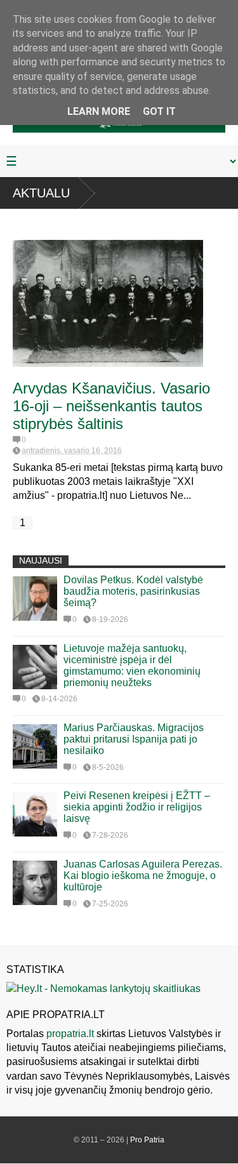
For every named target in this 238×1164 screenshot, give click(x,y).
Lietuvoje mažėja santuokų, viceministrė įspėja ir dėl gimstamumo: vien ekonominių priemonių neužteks (132, 665)
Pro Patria (147, 1139)
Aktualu (41, 193)
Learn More (98, 111)
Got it (159, 111)
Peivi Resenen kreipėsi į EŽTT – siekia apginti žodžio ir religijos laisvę (136, 807)
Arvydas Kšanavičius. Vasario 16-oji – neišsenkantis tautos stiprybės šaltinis (111, 406)
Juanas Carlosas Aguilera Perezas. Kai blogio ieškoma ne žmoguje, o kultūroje (142, 875)
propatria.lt (70, 1033)
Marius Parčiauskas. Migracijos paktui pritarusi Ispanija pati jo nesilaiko (133, 739)
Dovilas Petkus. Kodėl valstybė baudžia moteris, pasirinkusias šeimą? (133, 591)
